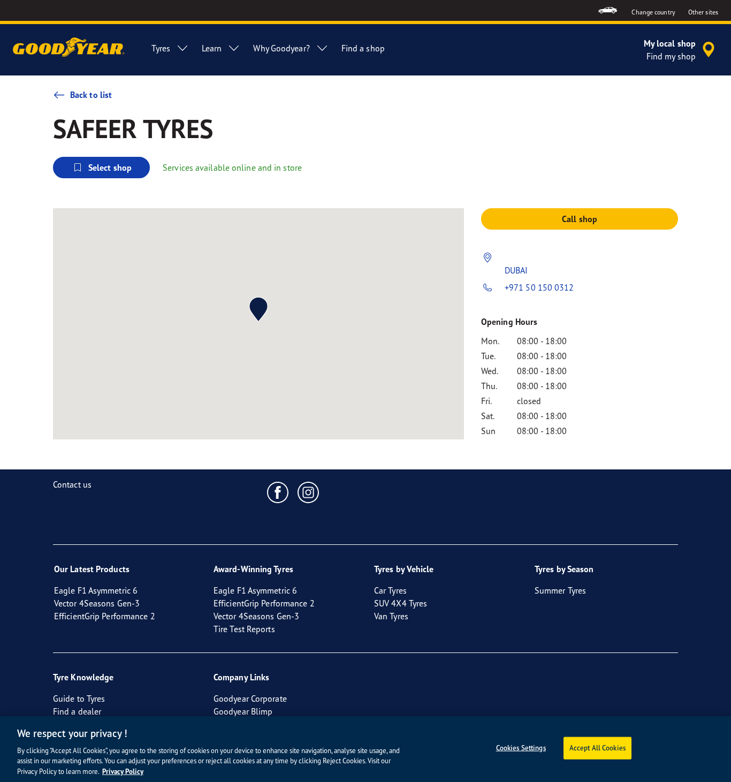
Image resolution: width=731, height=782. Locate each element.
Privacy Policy (122, 771)
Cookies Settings (521, 747)
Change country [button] (653, 12)
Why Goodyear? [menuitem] (281, 48)
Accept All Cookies (597, 747)
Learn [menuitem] (212, 48)
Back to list (91, 94)
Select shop (110, 167)
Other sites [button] (703, 12)
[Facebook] (278, 492)
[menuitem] (607, 10)
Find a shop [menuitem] (363, 48)
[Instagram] (308, 492)
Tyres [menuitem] (160, 48)
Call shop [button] (579, 219)
